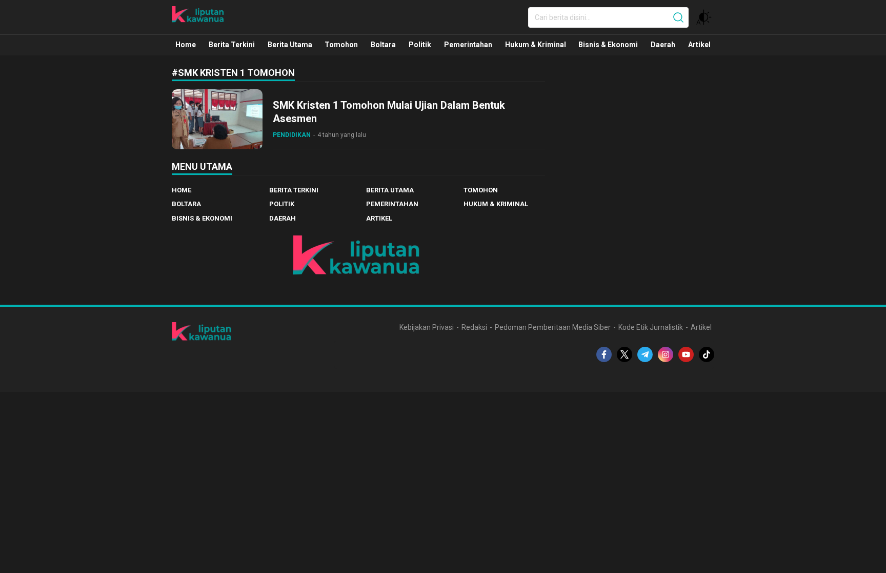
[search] (678, 17)
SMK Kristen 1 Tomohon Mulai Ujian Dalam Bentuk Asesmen (389, 112)
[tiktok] (706, 354)
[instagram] (665, 354)
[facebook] (604, 354)
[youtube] (686, 354)
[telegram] (645, 354)
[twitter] (624, 354)
